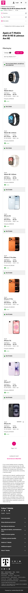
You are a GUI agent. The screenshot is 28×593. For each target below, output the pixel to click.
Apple (17, 52)
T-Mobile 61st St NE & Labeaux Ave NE (14, 26)
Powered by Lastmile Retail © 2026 (14, 590)
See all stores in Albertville (14, 458)
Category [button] (7, 52)
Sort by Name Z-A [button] (10, 57)
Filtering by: (7, 48)
